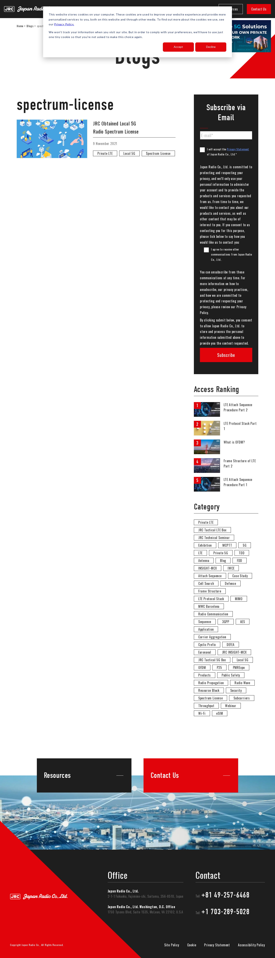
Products (204, 675)
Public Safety (231, 675)
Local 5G (129, 153)
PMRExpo (239, 667)
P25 (219, 667)
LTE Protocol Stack (211, 598)
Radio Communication (213, 614)
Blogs (30, 26)
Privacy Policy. (64, 24)
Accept (178, 46)
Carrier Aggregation (212, 637)
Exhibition (205, 545)
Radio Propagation (211, 682)
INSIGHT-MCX (207, 568)
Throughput (206, 705)
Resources (57, 775)
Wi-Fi (202, 713)
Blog (223, 560)
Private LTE (105, 153)
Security (236, 690)
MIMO (239, 598)
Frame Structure (209, 591)
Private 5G (220, 552)
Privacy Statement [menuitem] (217, 945)
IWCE (231, 568)
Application (206, 629)
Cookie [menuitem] (191, 945)
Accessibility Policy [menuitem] (251, 945)
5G (245, 545)
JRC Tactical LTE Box (212, 530)
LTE (200, 552)
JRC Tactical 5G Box (212, 659)
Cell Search (206, 583)
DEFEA (231, 644)
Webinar (230, 705)
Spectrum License (158, 153)
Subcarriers (242, 698)
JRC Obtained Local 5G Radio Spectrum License (116, 127)
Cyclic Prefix (207, 644)
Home (20, 26)
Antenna (203, 560)
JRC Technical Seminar (214, 537)
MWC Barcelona (208, 606)
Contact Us (259, 9)
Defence (230, 583)
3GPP (225, 621)
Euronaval (204, 652)
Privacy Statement (238, 149)
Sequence (204, 621)
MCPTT (227, 545)
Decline (211, 46)
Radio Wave (242, 682)
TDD (241, 552)
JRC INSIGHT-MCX (234, 652)
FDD (239, 560)
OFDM (202, 667)
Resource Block (208, 690)
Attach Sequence (210, 575)
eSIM (219, 713)
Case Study (240, 575)
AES (242, 621)
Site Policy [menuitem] (171, 945)
